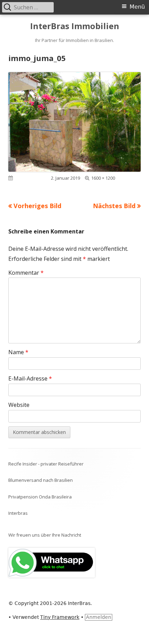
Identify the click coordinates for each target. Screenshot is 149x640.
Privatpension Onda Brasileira (40, 497)
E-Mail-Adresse (30, 378)
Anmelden (98, 617)
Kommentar (26, 272)
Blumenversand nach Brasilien (40, 480)
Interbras (18, 513)
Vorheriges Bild (37, 206)
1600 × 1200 (103, 178)
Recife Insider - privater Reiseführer (46, 464)
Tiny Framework (59, 617)
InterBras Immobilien (74, 26)
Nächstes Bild (114, 206)
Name (18, 352)
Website (18, 405)
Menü (137, 6)
